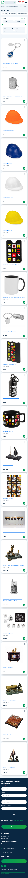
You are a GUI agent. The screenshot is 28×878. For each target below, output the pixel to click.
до (15, 21)
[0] (19, 2)
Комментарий (4, 799)
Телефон (3, 792)
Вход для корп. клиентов (9, 848)
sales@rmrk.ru (5, 856)
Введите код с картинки (6, 805)
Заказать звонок (14, 861)
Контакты (4, 844)
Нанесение (5, 838)
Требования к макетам (8, 841)
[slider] (2, 24)
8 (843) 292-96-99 (7, 853)
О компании (5, 833)
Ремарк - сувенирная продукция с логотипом (11, 6)
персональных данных (18, 820)
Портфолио (5, 836)
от (4, 21)
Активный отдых (22, 13)
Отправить (14, 826)
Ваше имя (3, 786)
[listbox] (8, 28)
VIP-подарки (12, 13)
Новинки (4, 13)
